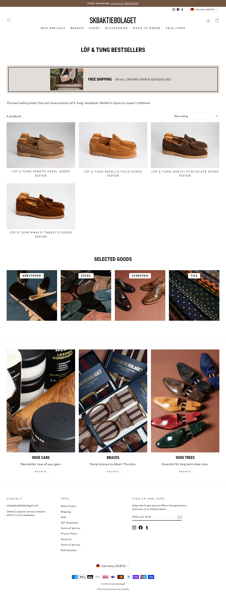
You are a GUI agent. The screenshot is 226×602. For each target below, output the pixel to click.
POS (99, 589)
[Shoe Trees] (185, 400)
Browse (113, 471)
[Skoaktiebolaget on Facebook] (141, 528)
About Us (66, 539)
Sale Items (175, 28)
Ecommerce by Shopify (117, 589)
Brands (77, 28)
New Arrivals (53, 28)
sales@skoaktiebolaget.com (23, 505)
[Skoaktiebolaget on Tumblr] (147, 528)
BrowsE (41, 471)
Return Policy (68, 506)
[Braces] (113, 400)
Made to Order (147, 28)
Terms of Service (70, 528)
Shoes (94, 28)
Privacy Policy (69, 533)
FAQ (63, 517)
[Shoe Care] (41, 400)
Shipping (66, 511)
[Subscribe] (180, 517)
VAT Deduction (69, 522)
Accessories (116, 28)
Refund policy (69, 550)
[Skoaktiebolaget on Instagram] (134, 528)
